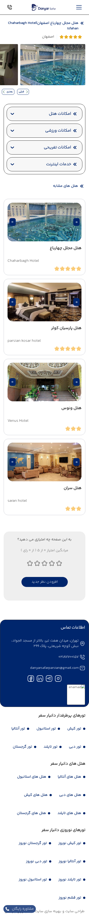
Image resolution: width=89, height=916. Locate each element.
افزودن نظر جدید (44, 582)
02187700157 (68, 657)
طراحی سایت (74, 911)
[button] (76, 222)
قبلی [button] (21, 92)
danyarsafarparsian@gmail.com (54, 668)
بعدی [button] (10, 92)
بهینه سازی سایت (47, 911)
